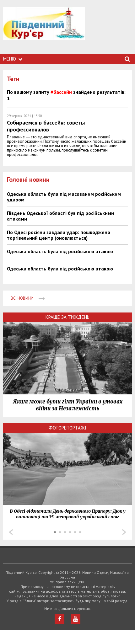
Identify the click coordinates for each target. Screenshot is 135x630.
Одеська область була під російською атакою (60, 251)
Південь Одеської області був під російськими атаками (60, 216)
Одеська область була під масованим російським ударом (64, 197)
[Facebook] (59, 619)
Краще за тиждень (67, 317)
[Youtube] (75, 619)
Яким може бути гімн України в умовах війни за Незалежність (67, 405)
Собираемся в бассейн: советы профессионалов (46, 126)
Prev (11, 532)
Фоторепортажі (67, 428)
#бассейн (61, 92)
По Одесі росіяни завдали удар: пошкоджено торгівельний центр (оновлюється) (58, 235)
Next (124, 532)
